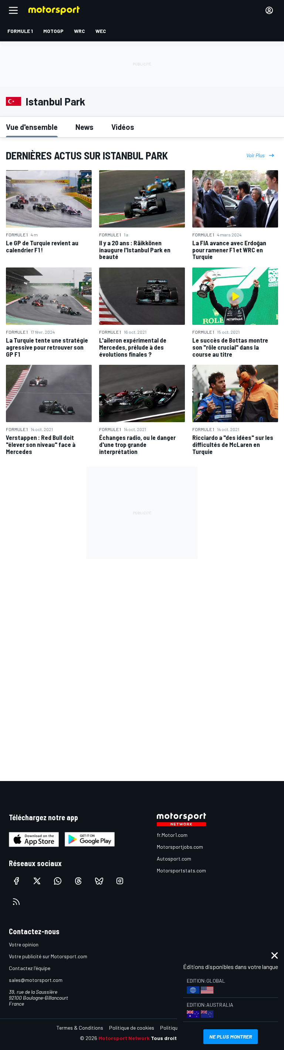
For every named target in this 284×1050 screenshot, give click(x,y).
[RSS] (16, 901)
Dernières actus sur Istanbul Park (87, 155)
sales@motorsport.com (35, 980)
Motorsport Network (124, 1038)
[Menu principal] (13, 10)
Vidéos (122, 126)
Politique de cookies (131, 1027)
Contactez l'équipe (29, 968)
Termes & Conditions (80, 1027)
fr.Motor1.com (172, 835)
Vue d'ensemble (32, 126)
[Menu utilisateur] (269, 10)
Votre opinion (23, 944)
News (84, 126)
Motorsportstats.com (181, 870)
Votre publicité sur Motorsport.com (48, 956)
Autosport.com (174, 858)
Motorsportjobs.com (180, 847)
